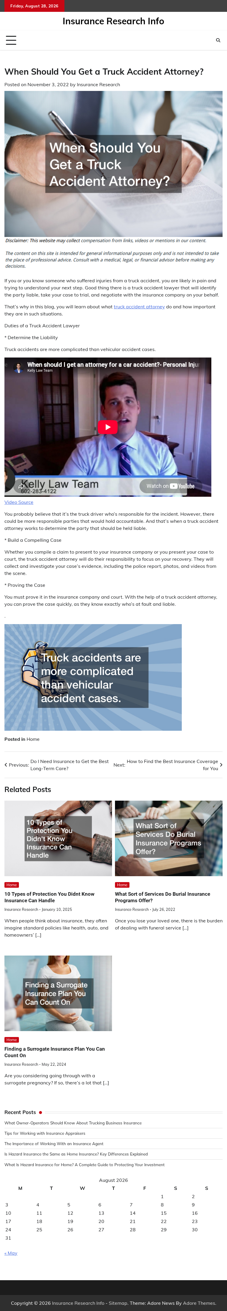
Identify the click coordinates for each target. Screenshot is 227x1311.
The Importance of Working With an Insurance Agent (53, 1143)
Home (33, 739)
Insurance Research (98, 84)
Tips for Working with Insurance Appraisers (44, 1133)
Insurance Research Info (113, 21)
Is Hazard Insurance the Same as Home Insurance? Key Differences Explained (76, 1153)
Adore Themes (199, 1303)
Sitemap (118, 1303)
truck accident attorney (139, 307)
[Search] (218, 40)
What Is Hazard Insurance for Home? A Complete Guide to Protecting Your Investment (84, 1164)
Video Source (18, 502)
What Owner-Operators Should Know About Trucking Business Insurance (73, 1122)
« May (10, 1253)
